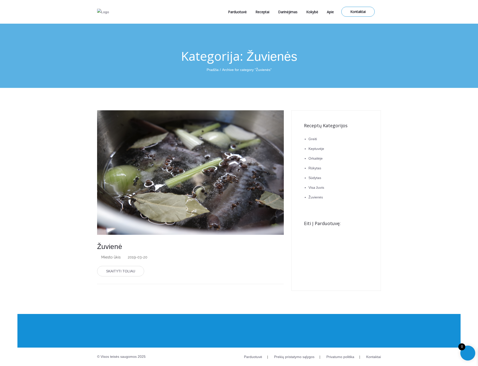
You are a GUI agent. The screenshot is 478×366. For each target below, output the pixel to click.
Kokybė (312, 11)
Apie (330, 11)
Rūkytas (314, 168)
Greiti (312, 139)
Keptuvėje (316, 149)
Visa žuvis (316, 187)
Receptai (262, 11)
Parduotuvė (237, 11)
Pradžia (213, 70)
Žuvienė (109, 246)
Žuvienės (315, 197)
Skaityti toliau (120, 271)
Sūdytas (314, 178)
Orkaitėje (315, 158)
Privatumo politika (340, 357)
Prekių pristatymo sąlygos (294, 357)
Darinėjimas (288, 11)
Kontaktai (358, 11)
